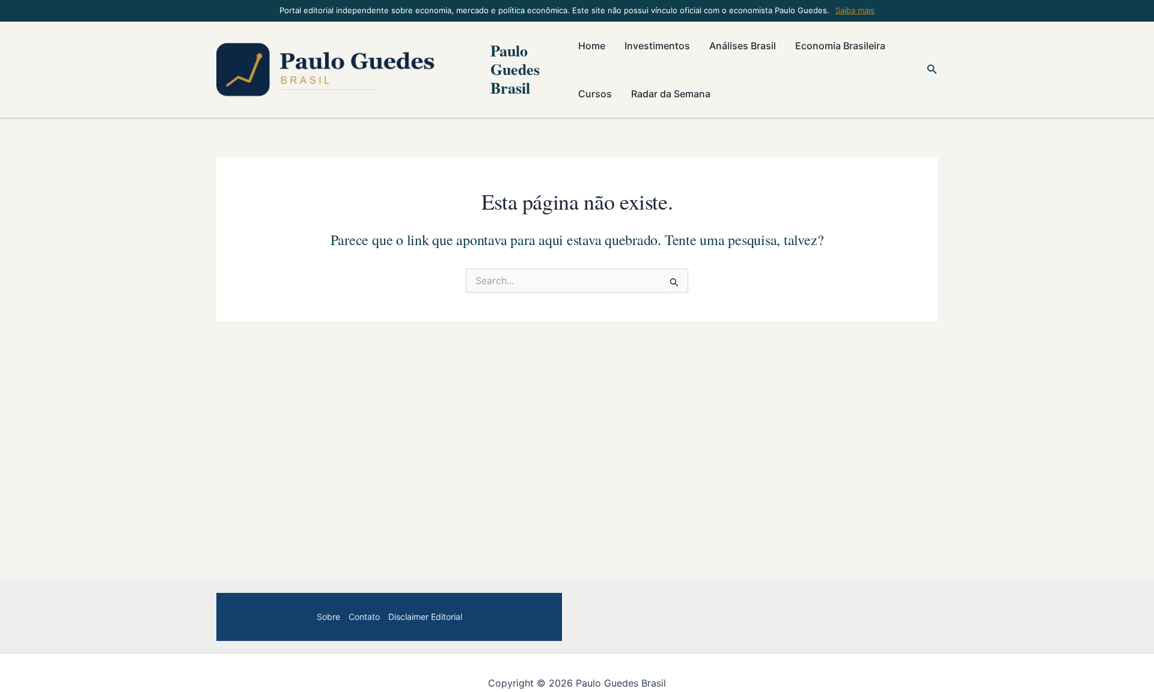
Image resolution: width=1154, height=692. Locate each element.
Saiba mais (855, 10)
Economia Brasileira (840, 46)
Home (591, 46)
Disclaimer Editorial (425, 617)
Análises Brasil (742, 46)
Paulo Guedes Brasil (515, 69)
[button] (932, 69)
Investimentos (657, 46)
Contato (364, 617)
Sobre (328, 617)
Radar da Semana (670, 94)
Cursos (595, 94)
